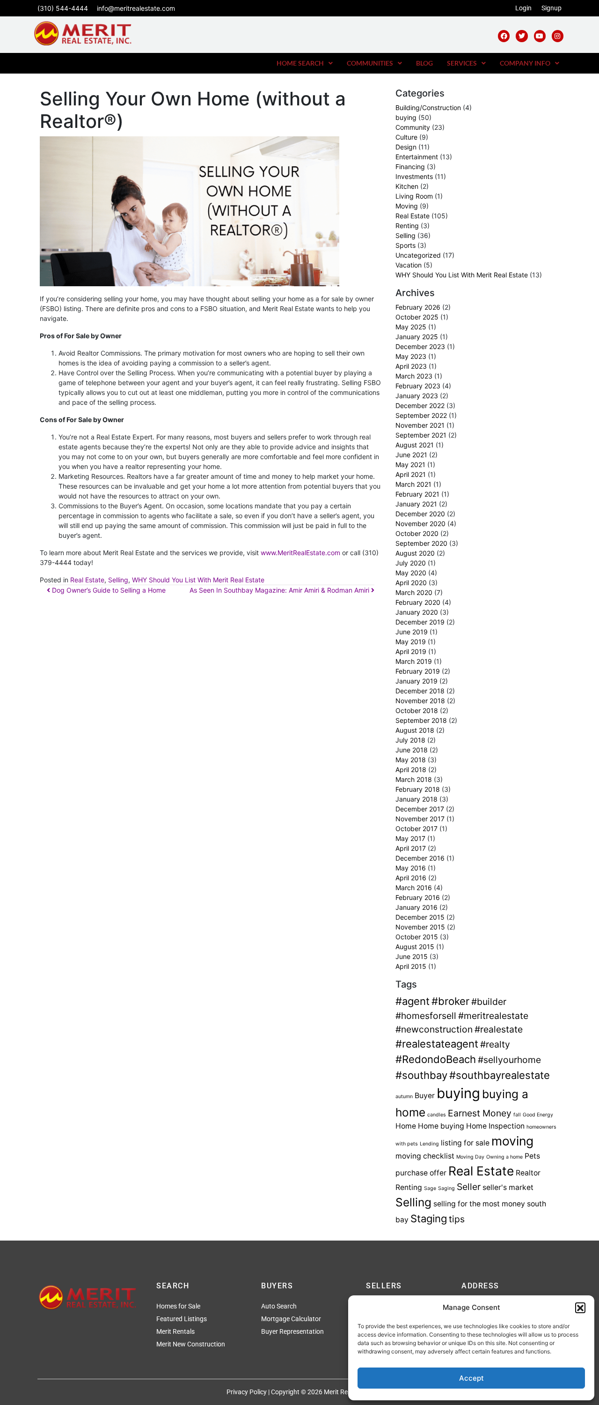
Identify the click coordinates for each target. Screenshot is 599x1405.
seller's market (507, 1187)
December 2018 (420, 691)
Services (462, 63)
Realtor (528, 1172)
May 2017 (410, 838)
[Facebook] (504, 36)
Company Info (525, 63)
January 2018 (416, 799)
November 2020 (420, 524)
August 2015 (414, 947)
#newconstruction (434, 1029)
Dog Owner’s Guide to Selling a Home (108, 590)
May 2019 (410, 642)
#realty (495, 1044)
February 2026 (417, 307)
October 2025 (416, 317)
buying (405, 117)
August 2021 (414, 445)
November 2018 (420, 701)
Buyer (425, 1095)
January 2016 (416, 907)
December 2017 (419, 809)
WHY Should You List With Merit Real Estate (198, 580)
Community (412, 127)
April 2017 (410, 848)
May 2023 (410, 356)
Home (405, 1126)
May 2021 (410, 464)
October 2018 (416, 710)
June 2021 (411, 455)
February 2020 (417, 602)
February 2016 (417, 897)
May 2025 (410, 327)
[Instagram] (557, 36)
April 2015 (410, 966)
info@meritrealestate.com (136, 8)
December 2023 (420, 346)
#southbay (421, 1075)
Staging (428, 1218)
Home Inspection (495, 1126)
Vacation (408, 265)
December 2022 (420, 405)
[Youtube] (540, 36)
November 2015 (420, 927)
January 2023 (416, 396)
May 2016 (410, 868)
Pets (532, 1156)
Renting (407, 226)
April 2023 (411, 366)
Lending (429, 1144)
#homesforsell (425, 1015)
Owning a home (504, 1157)
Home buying (441, 1126)
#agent (412, 1001)
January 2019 (416, 681)
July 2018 (410, 740)
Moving (406, 206)
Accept (471, 1378)
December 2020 (420, 514)
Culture (406, 137)
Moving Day (470, 1157)
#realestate (499, 1029)
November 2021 (420, 425)
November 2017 (420, 819)
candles (436, 1115)
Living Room (414, 196)
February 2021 (417, 494)
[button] (580, 1307)
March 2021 (413, 484)
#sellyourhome (509, 1059)
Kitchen (406, 186)
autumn (404, 1096)
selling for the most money (479, 1203)
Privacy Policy (246, 1392)
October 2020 (416, 533)
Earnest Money (479, 1113)
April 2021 (410, 474)
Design (405, 147)
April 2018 (410, 769)
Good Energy (538, 1115)
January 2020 (416, 612)
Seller (469, 1186)
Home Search (300, 63)
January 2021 (416, 504)
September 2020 (421, 543)
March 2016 (413, 888)
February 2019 (417, 671)
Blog (424, 63)
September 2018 (421, 720)
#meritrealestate (493, 1015)
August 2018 (414, 730)
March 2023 (413, 376)
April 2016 (410, 878)
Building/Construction (428, 108)
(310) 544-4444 (62, 8)
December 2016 (420, 858)
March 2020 (413, 592)
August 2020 (415, 553)
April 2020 (411, 583)
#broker (450, 1001)
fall (517, 1115)
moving (512, 1140)
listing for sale (465, 1142)
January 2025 (416, 337)
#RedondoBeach (435, 1059)
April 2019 (410, 651)
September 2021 (420, 435)
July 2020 (410, 563)
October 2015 (416, 937)
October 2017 (416, 829)
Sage (430, 1188)
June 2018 (411, 750)
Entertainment (416, 157)
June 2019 (411, 632)
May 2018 (410, 760)
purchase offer (420, 1172)
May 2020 (410, 573)
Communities (370, 63)
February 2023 (417, 386)
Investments (414, 176)
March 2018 (413, 779)
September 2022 (421, 415)
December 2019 (420, 622)
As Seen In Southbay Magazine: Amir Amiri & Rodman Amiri (280, 590)
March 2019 (413, 661)
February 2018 (417, 789)
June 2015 (411, 956)
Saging (446, 1188)
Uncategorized (418, 255)
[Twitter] (521, 36)
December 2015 (420, 917)
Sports (405, 245)
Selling (118, 580)
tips (457, 1219)
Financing (410, 167)
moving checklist (424, 1156)
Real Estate (87, 580)
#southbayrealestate (499, 1075)
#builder (488, 1001)
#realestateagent (436, 1044)
